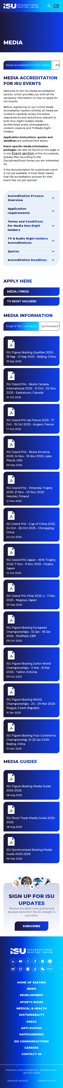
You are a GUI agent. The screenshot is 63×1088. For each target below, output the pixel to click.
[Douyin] (35, 969)
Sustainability (31, 1014)
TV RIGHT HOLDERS (21, 301)
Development (31, 995)
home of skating (31, 982)
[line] (50, 961)
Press (32, 1021)
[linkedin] (13, 961)
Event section (23, 153)
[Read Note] (28, 969)
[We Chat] (43, 969)
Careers (31, 1047)
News (31, 988)
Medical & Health (31, 1008)
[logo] (31, 951)
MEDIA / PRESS (18, 291)
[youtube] (20, 961)
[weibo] (13, 969)
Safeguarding (31, 1034)
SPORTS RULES (31, 1002)
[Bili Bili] (20, 969)
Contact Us (32, 1054)
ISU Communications (31, 1041)
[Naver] (50, 969)
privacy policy (47, 1080)
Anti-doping (31, 1028)
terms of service (17, 1080)
